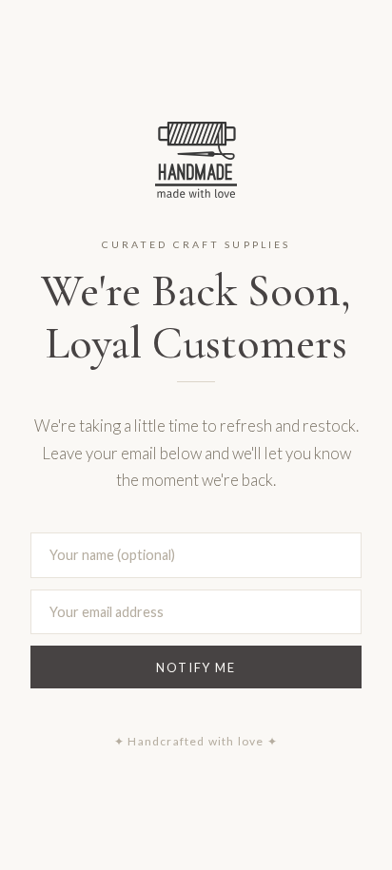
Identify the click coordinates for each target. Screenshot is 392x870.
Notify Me (196, 667)
